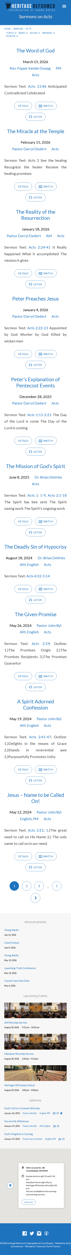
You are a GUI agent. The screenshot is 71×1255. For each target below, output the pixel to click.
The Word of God (35, 50)
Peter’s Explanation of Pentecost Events (35, 382)
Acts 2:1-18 (57, 495)
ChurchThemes (53, 1246)
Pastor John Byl (49, 625)
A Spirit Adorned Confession (35, 704)
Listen (37, 116)
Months (11, 36)
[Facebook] (24, 1233)
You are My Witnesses (16, 1121)
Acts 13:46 (37, 86)
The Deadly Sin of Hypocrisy (35, 547)
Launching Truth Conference (20, 968)
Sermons (18, 28)
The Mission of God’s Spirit (35, 466)
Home (7, 28)
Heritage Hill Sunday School (19, 1085)
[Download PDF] (61, 1113)
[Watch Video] (54, 1113)
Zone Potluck (11, 942)
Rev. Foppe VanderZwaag (30, 68)
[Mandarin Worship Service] (35, 1047)
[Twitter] (32, 1233)
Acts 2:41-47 (40, 737)
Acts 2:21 (36, 830)
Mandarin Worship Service (19, 1053)
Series (22, 33)
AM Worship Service (15, 1022)
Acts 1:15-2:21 (39, 414)
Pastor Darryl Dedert (29, 149)
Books (34, 33)
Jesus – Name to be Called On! (35, 798)
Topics (10, 33)
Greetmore (18, 1246)
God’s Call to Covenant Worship (22, 1108)
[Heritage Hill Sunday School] (35, 1078)
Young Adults (11, 929)
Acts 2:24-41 (40, 247)
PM (58, 68)
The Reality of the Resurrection (35, 215)
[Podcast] (46, 1233)
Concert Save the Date (16, 980)
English (33, 564)
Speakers (47, 33)
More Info (28, 1202)
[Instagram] (39, 1233)
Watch (48, 105)
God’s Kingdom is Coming (18, 1133)
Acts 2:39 (41, 643)
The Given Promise (35, 614)
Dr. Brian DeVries (48, 477)
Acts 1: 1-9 (36, 495)
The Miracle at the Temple (35, 131)
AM (49, 235)
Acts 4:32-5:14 (38, 576)
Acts (28, 28)
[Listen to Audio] (58, 1113)
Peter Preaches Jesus (35, 299)
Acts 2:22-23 (37, 328)
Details (23, 105)
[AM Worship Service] (35, 1016)
